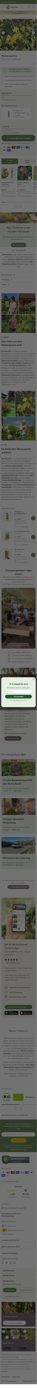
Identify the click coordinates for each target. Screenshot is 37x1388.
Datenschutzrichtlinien (16, 699)
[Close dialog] (34, 679)
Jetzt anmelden (18, 696)
